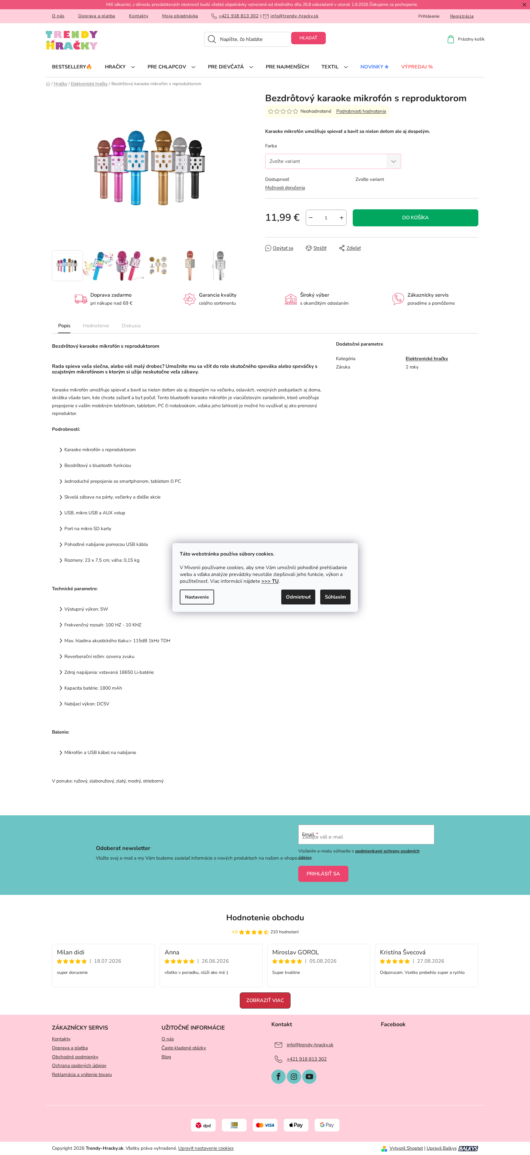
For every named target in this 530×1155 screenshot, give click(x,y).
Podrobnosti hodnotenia (361, 111)
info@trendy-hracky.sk (294, 16)
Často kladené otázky (184, 1048)
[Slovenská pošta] (234, 1125)
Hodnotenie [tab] (96, 325)
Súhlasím (335, 597)
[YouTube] (309, 1077)
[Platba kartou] (265, 1125)
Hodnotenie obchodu (265, 917)
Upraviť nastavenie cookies (206, 1148)
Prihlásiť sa (323, 873)
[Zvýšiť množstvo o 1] (341, 217)
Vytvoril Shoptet (406, 1148)
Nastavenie (197, 597)
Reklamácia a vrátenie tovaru (82, 1074)
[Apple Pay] (296, 1125)
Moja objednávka (180, 16)
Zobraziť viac (265, 1000)
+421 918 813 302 (239, 16)
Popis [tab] (64, 325)
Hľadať (308, 38)
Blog (166, 1057)
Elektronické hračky (427, 358)
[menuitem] (72, 66)
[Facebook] (278, 1077)
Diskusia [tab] (131, 325)
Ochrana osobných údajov (79, 1065)
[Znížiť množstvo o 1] (310, 217)
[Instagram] (294, 1077)
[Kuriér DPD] (203, 1125)
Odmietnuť (298, 597)
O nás (58, 16)
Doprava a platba (96, 16)
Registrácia (462, 16)
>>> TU (270, 581)
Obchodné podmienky (75, 1057)
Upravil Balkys (442, 1148)
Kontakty (138, 16)
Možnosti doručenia (285, 188)
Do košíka (415, 217)
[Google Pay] (327, 1125)
